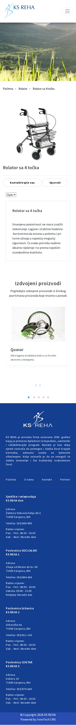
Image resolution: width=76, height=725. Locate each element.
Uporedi (55, 182)
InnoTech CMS (46, 719)
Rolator (23, 89)
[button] (29, 394)
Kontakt (47, 479)
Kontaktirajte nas (22, 182)
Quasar (17, 349)
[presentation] (36, 384)
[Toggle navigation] (67, 11)
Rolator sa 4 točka (43, 89)
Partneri (65, 479)
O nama (29, 479)
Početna (8, 89)
